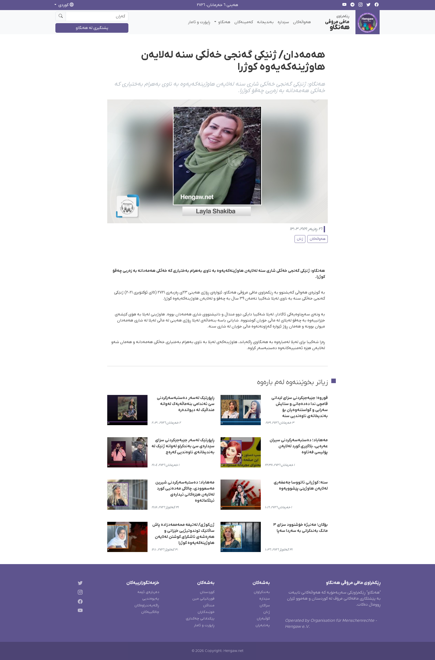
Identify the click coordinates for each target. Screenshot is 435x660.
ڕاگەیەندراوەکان (146, 605)
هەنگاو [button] (223, 22)
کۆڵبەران (263, 618)
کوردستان (207, 592)
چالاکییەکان (150, 612)
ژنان (300, 239)
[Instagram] (79, 593)
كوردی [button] (63, 5)
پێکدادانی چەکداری (200, 618)
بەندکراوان (262, 592)
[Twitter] (79, 584)
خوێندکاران (206, 612)
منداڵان (208, 605)
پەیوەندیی (150, 598)
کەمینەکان (243, 22)
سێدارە (283, 22)
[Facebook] (79, 602)
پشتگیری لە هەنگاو (92, 27)
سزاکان (265, 605)
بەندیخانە (265, 22)
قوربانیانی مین (203, 598)
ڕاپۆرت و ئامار (199, 22)
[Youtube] (79, 611)
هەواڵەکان (302, 22)
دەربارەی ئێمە (148, 592)
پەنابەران (263, 625)
